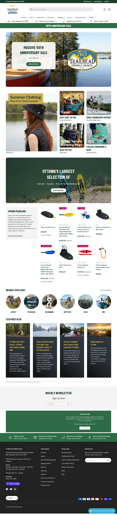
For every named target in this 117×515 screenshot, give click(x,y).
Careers (43, 474)
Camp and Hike (80, 17)
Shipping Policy (46, 463)
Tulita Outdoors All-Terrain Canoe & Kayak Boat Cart (84, 229)
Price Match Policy (68, 463)
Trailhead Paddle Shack (16, 507)
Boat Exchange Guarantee (70, 460)
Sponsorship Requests (48, 460)
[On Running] (49, 301)
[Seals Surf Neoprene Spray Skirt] (103, 215)
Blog (63, 471)
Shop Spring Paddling (15, 236)
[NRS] (103, 301)
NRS (103, 312)
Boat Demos (87, 1)
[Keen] (85, 301)
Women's (40, 17)
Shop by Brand (66, 452)
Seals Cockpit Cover (48, 227)
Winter (91, 17)
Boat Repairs (98, 1)
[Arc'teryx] (67, 301)
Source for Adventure (48, 478)
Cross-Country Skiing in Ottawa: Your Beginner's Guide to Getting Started (45, 346)
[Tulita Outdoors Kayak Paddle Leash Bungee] (103, 252)
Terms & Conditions (47, 482)
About (43, 456)
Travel (69, 17)
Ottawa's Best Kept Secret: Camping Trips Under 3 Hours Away (17, 346)
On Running (49, 312)
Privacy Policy (45, 485)
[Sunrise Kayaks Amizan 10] (85, 252)
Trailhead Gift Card (68, 456)
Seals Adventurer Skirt (65, 266)
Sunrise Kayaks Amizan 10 (82, 266)
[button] (109, 9)
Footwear (50, 17)
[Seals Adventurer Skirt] (67, 252)
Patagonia (31, 312)
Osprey (13, 312)
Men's (32, 17)
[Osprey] (13, 301)
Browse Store (33, 64)
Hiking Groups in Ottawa (97, 343)
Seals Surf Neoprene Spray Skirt (103, 228)
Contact (43, 452)
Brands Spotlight (105, 290)
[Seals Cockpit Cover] (48, 215)
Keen (85, 312)
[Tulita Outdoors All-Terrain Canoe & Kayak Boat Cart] (85, 215)
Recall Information (68, 467)
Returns (43, 467)
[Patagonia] (31, 301)
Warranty (44, 471)
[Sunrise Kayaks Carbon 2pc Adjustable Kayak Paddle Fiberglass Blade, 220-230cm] (48, 252)
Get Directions (84, 427)
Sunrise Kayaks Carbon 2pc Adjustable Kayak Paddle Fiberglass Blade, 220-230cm (47, 269)
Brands (23, 17)
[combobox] (61, 9)
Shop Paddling (58, 190)
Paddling (60, 17)
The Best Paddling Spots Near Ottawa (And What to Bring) (71, 344)
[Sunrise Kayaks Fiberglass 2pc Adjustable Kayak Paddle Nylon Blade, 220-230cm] (67, 215)
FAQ (63, 474)
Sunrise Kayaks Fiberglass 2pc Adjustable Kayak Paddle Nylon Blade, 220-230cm (66, 231)
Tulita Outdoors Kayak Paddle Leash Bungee (103, 267)
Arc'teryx (67, 312)
